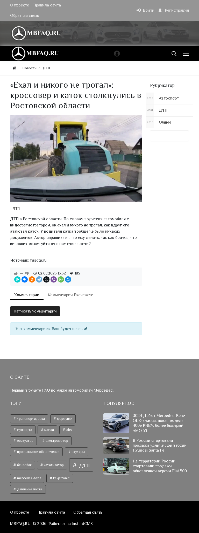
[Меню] (186, 53)
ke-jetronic (61, 478)
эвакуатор (24, 441)
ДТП (16, 209)
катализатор (53, 465)
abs (69, 430)
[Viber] (54, 279)
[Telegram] (39, 279)
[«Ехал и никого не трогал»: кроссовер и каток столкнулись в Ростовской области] (76, 158)
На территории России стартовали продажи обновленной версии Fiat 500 (160, 466)
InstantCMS (82, 523)
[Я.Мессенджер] (17, 279)
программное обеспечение (37, 452)
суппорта (24, 430)
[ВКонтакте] (25, 279)
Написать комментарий (35, 311)
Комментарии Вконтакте (70, 295)
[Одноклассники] (32, 279)
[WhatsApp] (61, 279)
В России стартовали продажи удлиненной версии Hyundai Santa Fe (160, 445)
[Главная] (14, 68)
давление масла (29, 489)
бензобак (24, 465)
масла (49, 430)
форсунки (64, 419)
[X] (46, 279)
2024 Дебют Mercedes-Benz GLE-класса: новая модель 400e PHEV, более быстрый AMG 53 (159, 423)
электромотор (56, 441)
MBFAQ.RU (20, 523)
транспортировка (30, 419)
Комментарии (26, 295)
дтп (83, 465)
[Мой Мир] (68, 279)
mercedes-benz (28, 478)
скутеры (78, 452)
